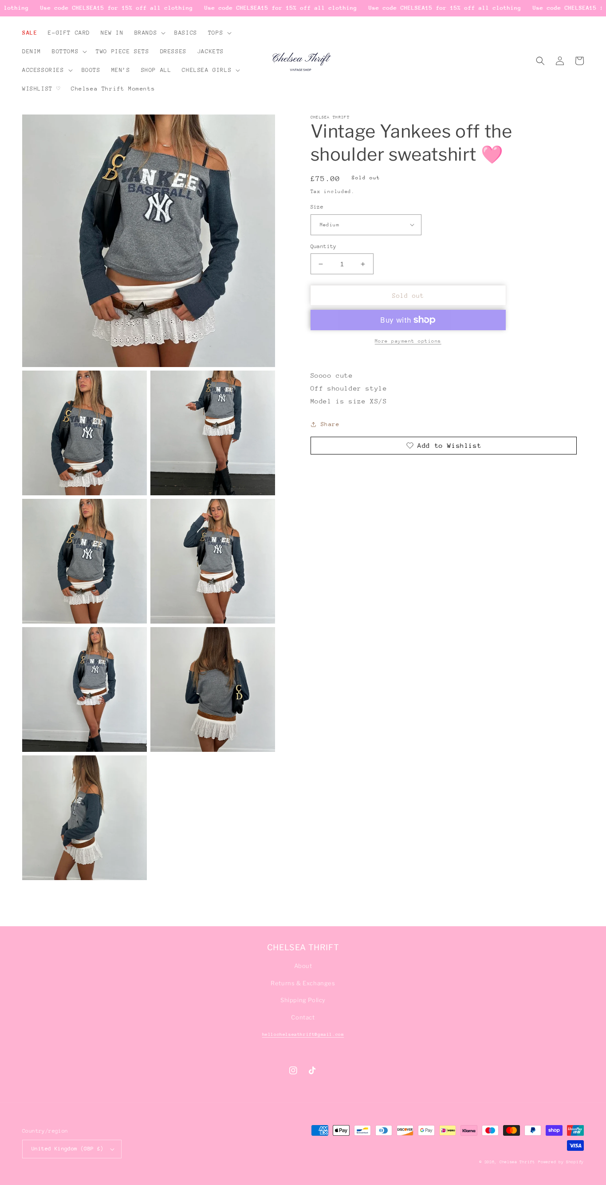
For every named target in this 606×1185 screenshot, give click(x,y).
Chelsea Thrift (517, 1161)
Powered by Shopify (561, 1161)
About (303, 965)
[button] (149, 33)
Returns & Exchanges (303, 983)
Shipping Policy (303, 999)
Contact (303, 1017)
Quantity (324, 246)
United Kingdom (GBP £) (67, 1149)
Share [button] (330, 424)
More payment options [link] (408, 341)
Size (317, 207)
